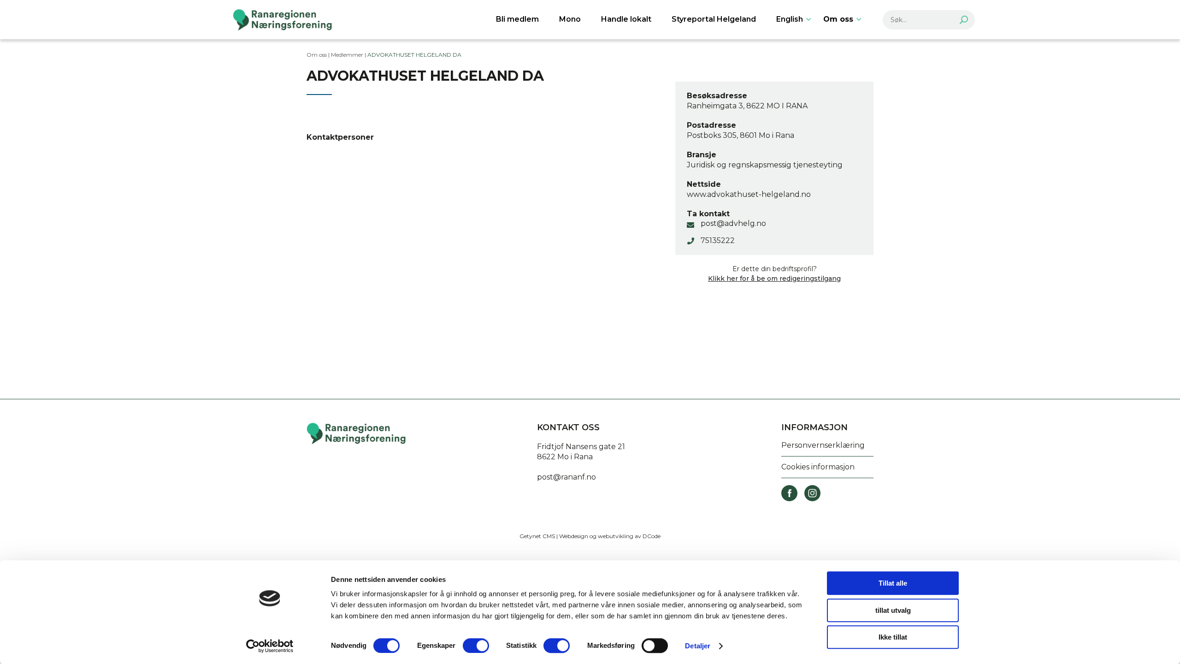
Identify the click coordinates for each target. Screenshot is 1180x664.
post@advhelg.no (733, 223)
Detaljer (697, 646)
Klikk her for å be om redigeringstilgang (774, 278)
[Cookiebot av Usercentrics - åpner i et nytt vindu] (270, 646)
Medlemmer (347, 54)
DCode (652, 536)
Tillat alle (893, 583)
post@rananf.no (566, 477)
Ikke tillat (893, 637)
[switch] (476, 645)
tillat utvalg (893, 610)
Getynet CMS (537, 536)
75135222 (718, 240)
